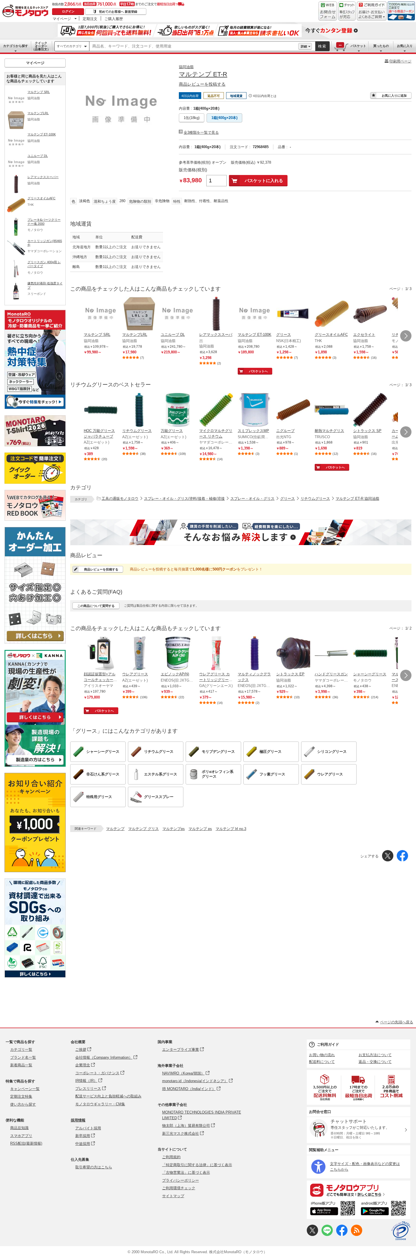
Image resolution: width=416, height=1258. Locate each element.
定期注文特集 (21, 1096)
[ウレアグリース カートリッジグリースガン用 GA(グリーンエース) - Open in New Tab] (216, 653)
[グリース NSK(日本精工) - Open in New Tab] (293, 314)
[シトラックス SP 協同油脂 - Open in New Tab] (370, 410)
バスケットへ (258, 371)
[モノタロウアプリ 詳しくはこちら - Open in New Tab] (358, 1190)
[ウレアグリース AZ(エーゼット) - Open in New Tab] (139, 653)
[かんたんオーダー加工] (35, 642)
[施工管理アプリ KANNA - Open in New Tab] (35, 722)
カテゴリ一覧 (21, 1049)
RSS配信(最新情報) (26, 1143)
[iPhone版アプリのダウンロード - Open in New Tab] (333, 1209)
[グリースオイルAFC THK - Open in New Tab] (332, 314)
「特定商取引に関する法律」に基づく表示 (197, 1165)
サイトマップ (173, 1196)
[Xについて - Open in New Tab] (312, 1235)
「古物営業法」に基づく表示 (186, 1172)
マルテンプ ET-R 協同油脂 (357, 498)
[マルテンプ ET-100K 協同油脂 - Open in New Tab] (255, 314)
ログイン (68, 11)
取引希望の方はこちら (93, 1167)
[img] (26, 11)
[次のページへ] (405, 335)
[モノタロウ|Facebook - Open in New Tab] (342, 1235)
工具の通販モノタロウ (120, 498)
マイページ (62, 19)
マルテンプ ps (200, 829)
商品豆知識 (19, 1128)
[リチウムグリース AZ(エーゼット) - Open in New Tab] (139, 410)
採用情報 (78, 1120)
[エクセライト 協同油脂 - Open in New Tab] (370, 314)
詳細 (304, 46)
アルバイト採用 (88, 1128)
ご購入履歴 (113, 19)
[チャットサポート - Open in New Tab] (347, 11)
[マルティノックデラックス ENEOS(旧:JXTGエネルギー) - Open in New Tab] (255, 653)
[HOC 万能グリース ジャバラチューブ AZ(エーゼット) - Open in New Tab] (101, 410)
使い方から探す (23, 1104)
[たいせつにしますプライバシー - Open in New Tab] (400, 1230)
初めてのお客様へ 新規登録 (118, 11)
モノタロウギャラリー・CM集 (100, 1104)
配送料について (322, 1062)
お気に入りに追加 (394, 95)
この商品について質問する (96, 606)
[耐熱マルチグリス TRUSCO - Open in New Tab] (332, 410)
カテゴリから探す (15, 45)
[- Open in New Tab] (325, 1087)
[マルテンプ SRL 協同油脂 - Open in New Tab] (101, 314)
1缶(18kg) (192, 118)
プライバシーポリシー (180, 1180)
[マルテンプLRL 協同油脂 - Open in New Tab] (139, 314)
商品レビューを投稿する (202, 84)
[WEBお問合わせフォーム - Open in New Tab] (327, 11)
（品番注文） (41, 46)
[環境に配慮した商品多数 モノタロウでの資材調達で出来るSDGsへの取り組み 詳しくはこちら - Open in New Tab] (35, 976)
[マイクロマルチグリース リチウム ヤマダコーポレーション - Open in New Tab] (216, 410)
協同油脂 (186, 67)
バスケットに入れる (264, 180)
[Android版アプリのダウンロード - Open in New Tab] (384, 1209)
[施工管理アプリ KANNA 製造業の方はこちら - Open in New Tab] (35, 765)
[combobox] (193, 46)
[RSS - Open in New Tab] (356, 1235)
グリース (287, 498)
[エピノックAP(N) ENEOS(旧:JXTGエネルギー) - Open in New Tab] (178, 653)
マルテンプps (173, 829)
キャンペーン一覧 (25, 1089)
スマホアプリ (21, 1136)
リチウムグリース (315, 498)
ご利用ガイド (328, 1044)
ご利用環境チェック (178, 1188)
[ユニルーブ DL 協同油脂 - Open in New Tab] (178, 314)
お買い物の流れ (322, 1055)
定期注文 (90, 19)
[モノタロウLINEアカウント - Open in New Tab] (327, 1235)
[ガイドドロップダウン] (372, 15)
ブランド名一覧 (23, 1057)
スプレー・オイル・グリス (252, 498)
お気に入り (405, 45)
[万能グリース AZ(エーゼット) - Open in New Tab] (178, 410)
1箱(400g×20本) (224, 118)
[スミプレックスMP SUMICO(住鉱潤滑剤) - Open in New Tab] (255, 410)
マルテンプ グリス (143, 829)
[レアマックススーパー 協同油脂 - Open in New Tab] (216, 314)
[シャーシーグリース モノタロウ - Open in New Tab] (370, 653)
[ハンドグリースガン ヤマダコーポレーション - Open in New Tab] (332, 653)
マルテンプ (115, 829)
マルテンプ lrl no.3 (231, 829)
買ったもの (381, 45)
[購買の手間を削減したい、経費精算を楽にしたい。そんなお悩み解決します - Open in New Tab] (240, 532)
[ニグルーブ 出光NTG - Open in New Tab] (293, 410)
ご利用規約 (171, 1157)
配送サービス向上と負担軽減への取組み (108, 1096)
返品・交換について (375, 1062)
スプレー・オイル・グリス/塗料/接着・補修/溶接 (184, 498)
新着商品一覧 (21, 1065)
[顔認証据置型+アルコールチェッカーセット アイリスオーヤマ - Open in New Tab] (101, 653)
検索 (322, 46)
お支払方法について (375, 1055)
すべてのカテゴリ (69, 46)
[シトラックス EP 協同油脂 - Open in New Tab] (293, 653)
